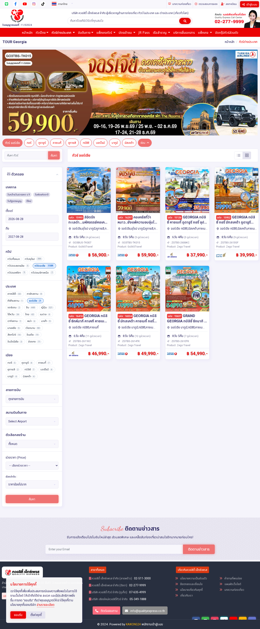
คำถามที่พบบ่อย (233, 578)
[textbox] (62, 4)
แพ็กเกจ (203, 32)
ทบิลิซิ (86, 142)
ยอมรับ (18, 615)
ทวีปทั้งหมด (14, 259)
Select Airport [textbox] (17, 421)
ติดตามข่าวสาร (199, 549)
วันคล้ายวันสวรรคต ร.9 (18, 194)
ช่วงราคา (16, 457)
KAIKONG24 (133, 624)
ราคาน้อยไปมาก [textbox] (17, 484)
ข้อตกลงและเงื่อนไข (191, 584)
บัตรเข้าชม (126, 32)
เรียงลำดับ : (11, 476)
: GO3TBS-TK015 (130, 242)
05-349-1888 (138, 599)
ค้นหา (54, 155)
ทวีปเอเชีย (44, 265)
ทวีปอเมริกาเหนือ (42, 272)
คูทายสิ (72, 142)
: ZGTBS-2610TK (179, 341)
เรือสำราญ (160, 32)
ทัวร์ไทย (41, 32)
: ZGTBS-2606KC (179, 242)
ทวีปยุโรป (33, 259)
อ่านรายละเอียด (45, 605)
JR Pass (144, 32)
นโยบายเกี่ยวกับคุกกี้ (191, 589)
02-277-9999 (137, 585)
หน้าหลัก (27, 32)
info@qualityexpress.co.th (147, 611)
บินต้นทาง (84, 32)
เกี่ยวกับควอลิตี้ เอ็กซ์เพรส (192, 569)
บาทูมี (115, 142)
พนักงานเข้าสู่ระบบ (152, 624)
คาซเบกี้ (57, 142)
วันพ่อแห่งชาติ (42, 194)
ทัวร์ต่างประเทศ (62, 32)
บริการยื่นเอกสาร (184, 32)
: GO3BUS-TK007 (81, 242)
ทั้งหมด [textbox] (12, 444)
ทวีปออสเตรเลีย (18, 265)
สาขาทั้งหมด (97, 569)
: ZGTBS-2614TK (130, 341)
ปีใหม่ (28, 201)
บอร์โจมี (100, 142)
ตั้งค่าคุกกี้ (36, 615)
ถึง (7, 228)
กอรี (29, 142)
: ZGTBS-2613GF (228, 242)
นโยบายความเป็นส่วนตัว (193, 578)
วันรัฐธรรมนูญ (14, 201)
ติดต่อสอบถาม (109, 611)
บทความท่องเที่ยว (234, 589)
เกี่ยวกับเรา (186, 595)
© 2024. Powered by (111, 624)
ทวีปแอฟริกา (16, 272)
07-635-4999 (137, 592)
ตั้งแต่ (9, 211)
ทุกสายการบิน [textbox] (16, 399)
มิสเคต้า (129, 142)
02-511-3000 (142, 578)
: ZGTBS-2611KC (81, 341)
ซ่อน (143, 142)
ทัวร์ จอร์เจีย (12, 143)
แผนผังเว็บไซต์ (232, 584)
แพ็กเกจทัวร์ (104, 32)
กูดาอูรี (42, 142)
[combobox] (62, 3)
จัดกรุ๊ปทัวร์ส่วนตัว (226, 32)
